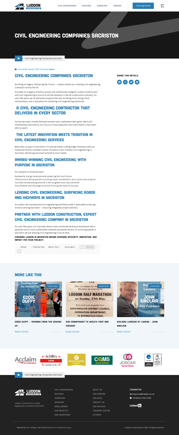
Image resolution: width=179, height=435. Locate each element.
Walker (24, 247)
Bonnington (70, 247)
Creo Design (31, 428)
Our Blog (97, 398)
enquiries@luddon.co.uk (143, 394)
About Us (97, 389)
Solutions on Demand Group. (59, 428)
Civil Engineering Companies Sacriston (43, 58)
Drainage (59, 402)
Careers (117, 5)
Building (86, 5)
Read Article (21, 331)
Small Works (61, 406)
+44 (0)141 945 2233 (141, 398)
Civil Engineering (67, 5)
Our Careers (99, 394)
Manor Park (53, 247)
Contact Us (98, 402)
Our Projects (61, 410)
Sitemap (89, 247)
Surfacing (102, 5)
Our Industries (62, 415)
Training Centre (143, 5)
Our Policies (99, 406)
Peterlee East (38, 247)
